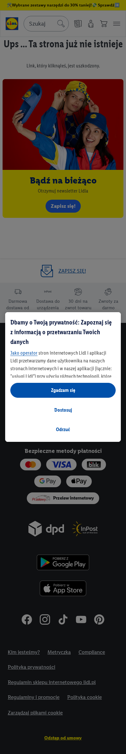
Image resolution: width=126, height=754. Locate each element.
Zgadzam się (63, 390)
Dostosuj (63, 410)
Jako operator (23, 353)
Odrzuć (63, 429)
